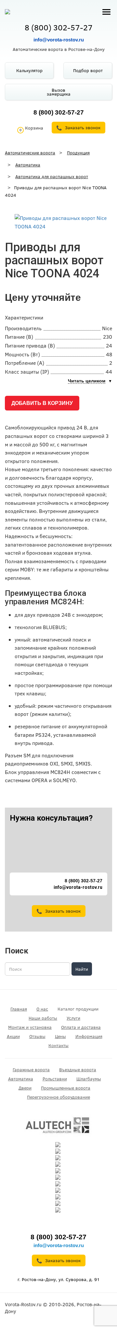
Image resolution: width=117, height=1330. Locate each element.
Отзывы (37, 1036)
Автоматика (20, 1078)
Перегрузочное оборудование (58, 1097)
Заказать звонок (63, 911)
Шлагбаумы (88, 1078)
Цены (60, 1036)
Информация (88, 1036)
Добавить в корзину (42, 403)
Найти (81, 969)
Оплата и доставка (81, 1027)
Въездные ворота (77, 1069)
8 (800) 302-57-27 (59, 27)
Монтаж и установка (30, 1027)
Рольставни (55, 1078)
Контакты (58, 1045)
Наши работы (43, 1018)
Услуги (73, 1018)
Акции (13, 1036)
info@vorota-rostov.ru (58, 39)
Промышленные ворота (65, 1088)
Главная (18, 1009)
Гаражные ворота (31, 1069)
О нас (42, 1009)
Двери (25, 1088)
